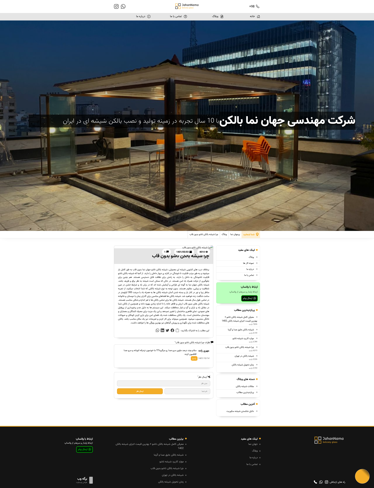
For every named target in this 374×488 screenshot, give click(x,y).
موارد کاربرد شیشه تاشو (243, 338)
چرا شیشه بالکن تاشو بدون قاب (203, 234)
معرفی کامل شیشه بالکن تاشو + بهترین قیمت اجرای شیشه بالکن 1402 (239, 319)
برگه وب (82, 478)
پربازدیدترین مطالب (245, 392)
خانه (252, 16)
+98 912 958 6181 (241, 6)
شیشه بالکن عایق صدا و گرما (241, 330)
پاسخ (194, 358)
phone (315, 482)
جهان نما (253, 444)
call (257, 6)
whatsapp (123, 7)
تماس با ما (176, 16)
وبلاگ (215, 16)
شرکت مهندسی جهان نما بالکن (287, 121)
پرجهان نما (235, 234)
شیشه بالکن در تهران (244, 356)
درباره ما (140, 16)
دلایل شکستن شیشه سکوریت (240, 411)
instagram (116, 7)
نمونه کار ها (248, 263)
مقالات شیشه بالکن (245, 386)
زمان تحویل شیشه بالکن (243, 365)
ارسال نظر (139, 391)
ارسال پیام (247, 298)
